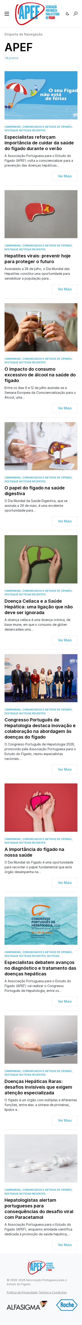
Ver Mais (65, 176)
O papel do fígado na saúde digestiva (35, 490)
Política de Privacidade (22, 1292)
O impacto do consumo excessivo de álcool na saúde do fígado (40, 374)
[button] (7, 14)
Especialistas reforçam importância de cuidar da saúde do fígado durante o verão (39, 142)
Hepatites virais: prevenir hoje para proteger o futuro (38, 258)
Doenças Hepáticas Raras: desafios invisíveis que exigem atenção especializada (38, 1087)
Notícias (53, 956)
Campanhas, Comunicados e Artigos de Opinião (38, 126)
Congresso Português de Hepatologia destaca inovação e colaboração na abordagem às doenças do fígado (40, 728)
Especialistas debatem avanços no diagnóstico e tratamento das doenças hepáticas (40, 968)
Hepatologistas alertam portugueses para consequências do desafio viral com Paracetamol (39, 1208)
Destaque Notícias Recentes (25, 130)
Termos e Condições (52, 1292)
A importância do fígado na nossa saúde (34, 852)
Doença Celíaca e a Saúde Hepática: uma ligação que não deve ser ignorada (39, 606)
